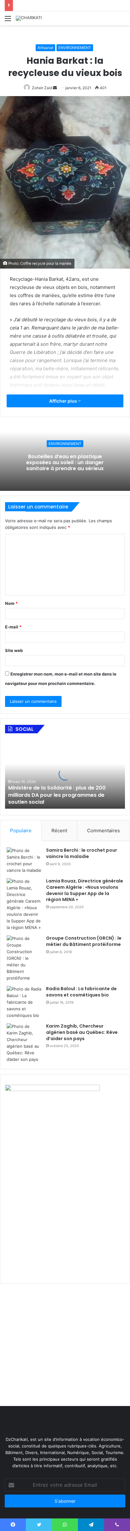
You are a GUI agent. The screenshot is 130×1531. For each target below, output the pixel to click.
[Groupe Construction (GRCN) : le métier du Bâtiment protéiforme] (24, 958)
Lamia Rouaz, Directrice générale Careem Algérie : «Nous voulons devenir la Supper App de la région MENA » (84, 890)
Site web (14, 650)
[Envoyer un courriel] (55, 87)
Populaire (21, 830)
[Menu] (8, 21)
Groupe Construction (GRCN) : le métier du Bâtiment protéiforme (83, 941)
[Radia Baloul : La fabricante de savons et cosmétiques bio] (24, 1002)
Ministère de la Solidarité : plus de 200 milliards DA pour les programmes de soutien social (57, 795)
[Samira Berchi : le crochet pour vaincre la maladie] (24, 860)
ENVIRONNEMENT (74, 47)
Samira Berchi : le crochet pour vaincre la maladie (81, 853)
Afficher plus (63, 401)
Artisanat (45, 47)
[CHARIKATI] (29, 18)
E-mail (13, 626)
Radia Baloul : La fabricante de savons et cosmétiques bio (81, 991)
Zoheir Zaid (42, 87)
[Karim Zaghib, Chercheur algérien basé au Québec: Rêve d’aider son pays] (24, 1043)
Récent (59, 830)
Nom (11, 603)
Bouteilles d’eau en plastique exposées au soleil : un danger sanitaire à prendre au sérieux (65, 462)
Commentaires (103, 830)
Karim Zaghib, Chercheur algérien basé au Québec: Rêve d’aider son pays (82, 1032)
